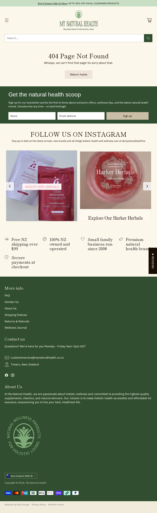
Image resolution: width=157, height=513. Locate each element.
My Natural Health (36, 482)
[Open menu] (7, 20)
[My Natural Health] (78, 20)
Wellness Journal (16, 327)
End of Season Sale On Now (52, 3)
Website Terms (56, 504)
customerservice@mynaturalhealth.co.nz (37, 357)
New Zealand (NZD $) (22, 475)
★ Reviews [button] (153, 261)
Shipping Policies (16, 315)
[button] (41, 185)
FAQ (7, 295)
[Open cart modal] (149, 20)
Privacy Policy (39, 504)
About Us (10, 308)
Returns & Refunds (17, 321)
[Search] (148, 38)
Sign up (127, 116)
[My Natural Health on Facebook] (6, 376)
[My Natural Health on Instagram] (12, 376)
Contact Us (12, 302)
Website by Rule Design (17, 504)
